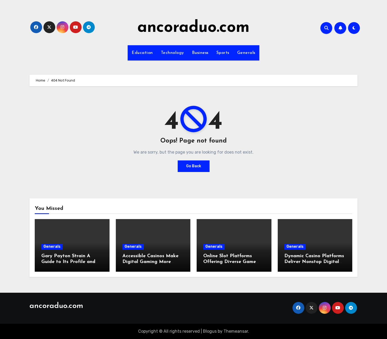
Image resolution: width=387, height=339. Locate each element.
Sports (222, 53)
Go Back (193, 166)
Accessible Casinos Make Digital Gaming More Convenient (150, 262)
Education (142, 53)
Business (200, 53)
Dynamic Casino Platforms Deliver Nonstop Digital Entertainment (314, 262)
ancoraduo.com (193, 28)
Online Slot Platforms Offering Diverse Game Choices (229, 262)
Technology (172, 53)
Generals (246, 53)
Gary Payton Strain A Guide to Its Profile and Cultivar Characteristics (68, 262)
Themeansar (236, 331)
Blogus (210, 331)
